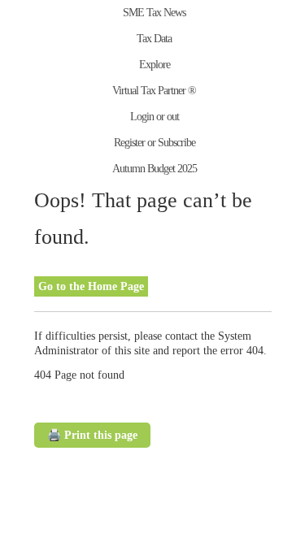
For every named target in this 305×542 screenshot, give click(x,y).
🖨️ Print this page (92, 435)
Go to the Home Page (91, 286)
